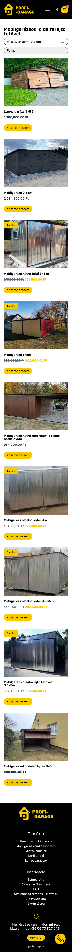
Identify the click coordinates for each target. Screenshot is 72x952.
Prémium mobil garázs (36, 841)
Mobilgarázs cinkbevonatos (36, 846)
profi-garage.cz (36, 946)
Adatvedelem (36, 899)
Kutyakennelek (36, 851)
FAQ (36, 889)
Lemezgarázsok (36, 860)
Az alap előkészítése (36, 884)
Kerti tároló (36, 856)
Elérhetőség (36, 903)
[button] (47, 9)
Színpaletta (36, 879)
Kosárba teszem (18, 128)
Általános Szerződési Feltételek (36, 894)
